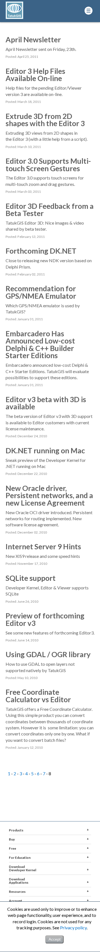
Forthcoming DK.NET (41, 250)
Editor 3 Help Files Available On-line (35, 75)
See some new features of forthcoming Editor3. (50, 632)
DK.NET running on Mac (45, 450)
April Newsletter (33, 39)
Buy (12, 839)
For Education (20, 857)
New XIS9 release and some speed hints (43, 556)
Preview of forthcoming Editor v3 (45, 619)
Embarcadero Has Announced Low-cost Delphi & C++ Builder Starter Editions (40, 344)
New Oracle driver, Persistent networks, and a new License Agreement (49, 495)
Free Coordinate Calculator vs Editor (38, 696)
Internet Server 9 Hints (43, 546)
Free (12, 848)
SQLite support (31, 578)
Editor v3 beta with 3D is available (46, 403)
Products (16, 830)
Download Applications (18, 881)
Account (15, 901)
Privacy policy (73, 927)
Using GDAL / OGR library (48, 654)
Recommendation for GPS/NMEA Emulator (41, 292)
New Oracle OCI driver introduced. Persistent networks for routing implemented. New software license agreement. (49, 518)
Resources (17, 891)
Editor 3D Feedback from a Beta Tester (50, 210)
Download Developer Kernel (22, 868)
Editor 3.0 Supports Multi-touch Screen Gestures (48, 165)
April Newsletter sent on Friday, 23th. (41, 49)
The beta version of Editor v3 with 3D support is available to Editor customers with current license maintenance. (49, 422)
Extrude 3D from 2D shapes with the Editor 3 (45, 120)
